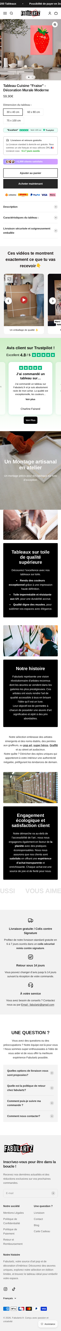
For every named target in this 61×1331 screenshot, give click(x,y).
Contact (38, 1219)
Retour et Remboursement (12, 1241)
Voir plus (30, 399)
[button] (52, 301)
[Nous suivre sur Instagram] (5, 1289)
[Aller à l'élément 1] (28, 77)
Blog (36, 1225)
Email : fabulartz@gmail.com (37, 1004)
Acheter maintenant (30, 183)
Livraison (39, 1212)
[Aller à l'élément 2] (32, 77)
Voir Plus (30, 420)
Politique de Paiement (10, 1231)
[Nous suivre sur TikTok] (14, 1289)
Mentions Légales (13, 1212)
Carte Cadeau (42, 1231)
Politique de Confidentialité (11, 1221)
